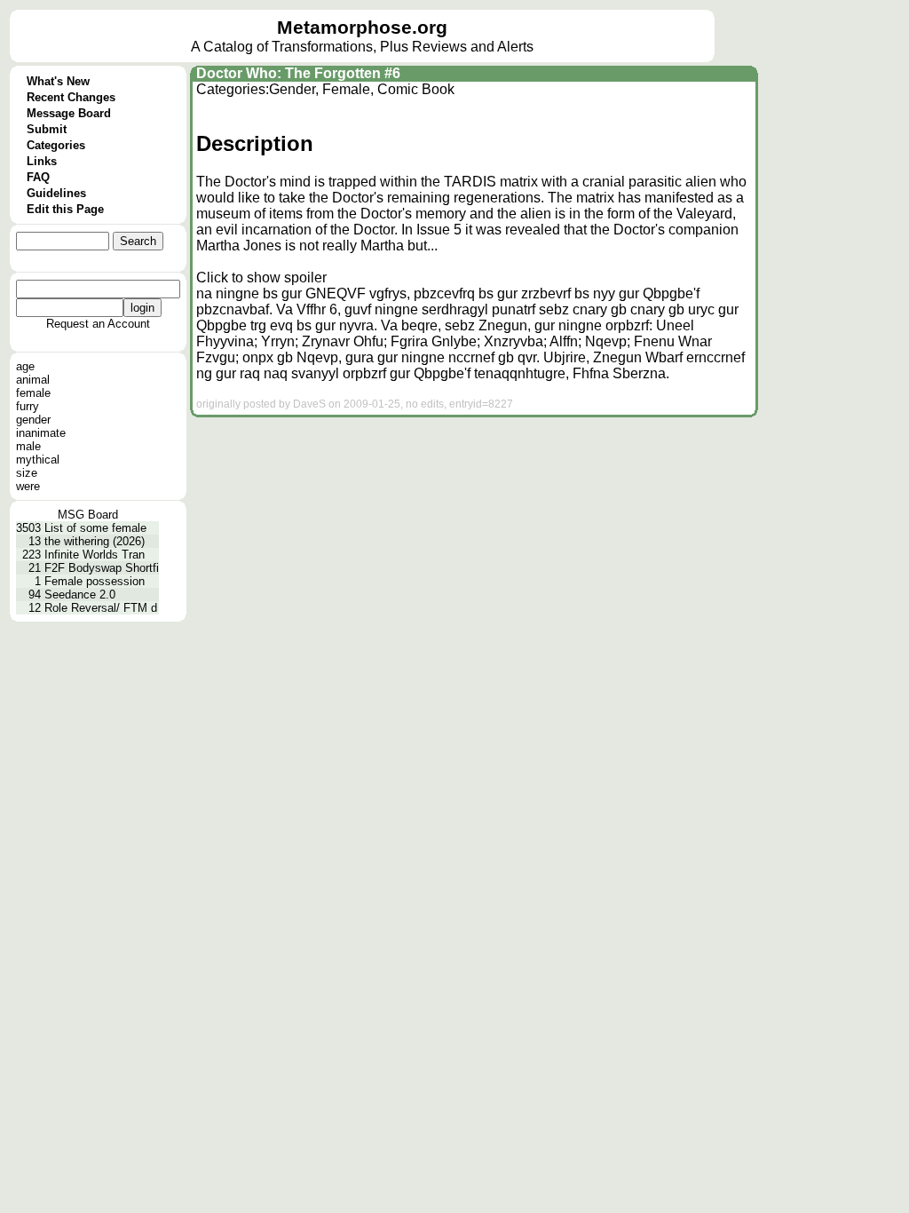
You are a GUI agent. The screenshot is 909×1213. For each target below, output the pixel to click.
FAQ (38, 177)
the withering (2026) (94, 541)
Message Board (69, 113)
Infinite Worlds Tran (94, 554)
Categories (56, 145)
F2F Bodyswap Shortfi (101, 568)
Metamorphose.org (362, 27)
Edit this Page (65, 209)
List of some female (95, 528)
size (26, 473)
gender (33, 419)
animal (33, 379)
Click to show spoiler (261, 277)
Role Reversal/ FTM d (100, 607)
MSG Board (88, 514)
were (28, 486)
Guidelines (56, 193)
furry (27, 406)
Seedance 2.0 (79, 594)
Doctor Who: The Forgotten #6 (298, 73)
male (28, 446)
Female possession (94, 581)
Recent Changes (71, 97)
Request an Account (98, 323)
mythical (37, 459)
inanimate (41, 433)
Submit (47, 129)
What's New (58, 81)
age (25, 366)
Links (42, 161)
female (33, 393)
